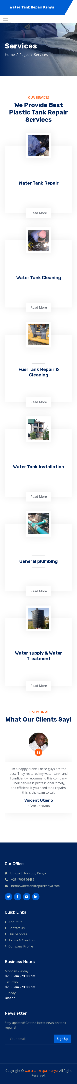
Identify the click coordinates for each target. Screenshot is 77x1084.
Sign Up (62, 1039)
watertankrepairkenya (41, 1070)
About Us (15, 922)
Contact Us (16, 928)
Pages (24, 54)
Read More (38, 213)
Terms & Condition (22, 940)
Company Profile (20, 946)
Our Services (17, 934)
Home (10, 54)
